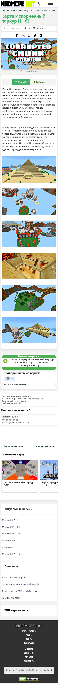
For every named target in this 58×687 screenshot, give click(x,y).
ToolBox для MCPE (11, 597)
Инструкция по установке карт (17, 396)
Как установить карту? (14, 577)
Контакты (29, 661)
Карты (29, 639)
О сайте (29, 649)
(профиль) (22, 384)
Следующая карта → (46, 446)
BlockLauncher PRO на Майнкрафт (20, 591)
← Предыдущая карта (12, 446)
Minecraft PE (29, 631)
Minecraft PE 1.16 (11, 554)
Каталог (29, 657)
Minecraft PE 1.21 (11, 520)
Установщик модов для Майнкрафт (20, 584)
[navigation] (50, 3)
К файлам (39, 82)
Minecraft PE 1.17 (11, 547)
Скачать (22, 82)
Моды (29, 635)
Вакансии (29, 653)
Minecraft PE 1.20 (11, 527)
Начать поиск (38, 3)
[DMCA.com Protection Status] (29, 678)
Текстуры (29, 643)
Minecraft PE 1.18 (11, 540)
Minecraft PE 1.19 (11, 533)
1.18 (11, 378)
